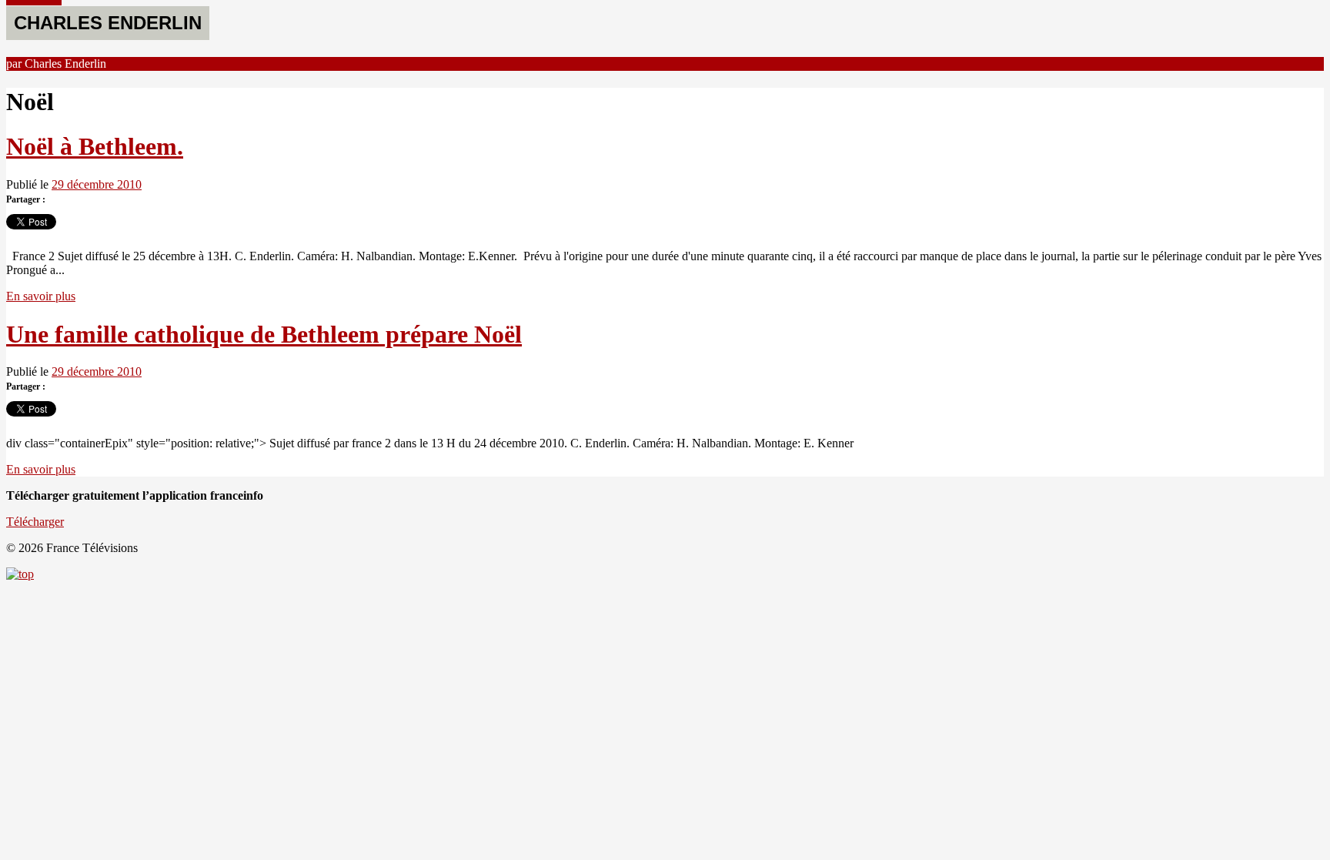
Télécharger (35, 521)
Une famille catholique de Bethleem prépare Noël (264, 334)
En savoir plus (40, 296)
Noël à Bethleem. (94, 146)
